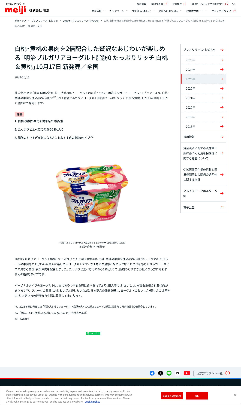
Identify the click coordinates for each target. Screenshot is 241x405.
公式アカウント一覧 (210, 373)
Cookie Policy (92, 401)
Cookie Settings (172, 395)
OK (197, 395)
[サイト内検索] (233, 4)
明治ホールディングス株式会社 (207, 3)
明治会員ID (157, 3)
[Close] (235, 395)
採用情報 (141, 3)
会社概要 (177, 3)
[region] (120, 395)
